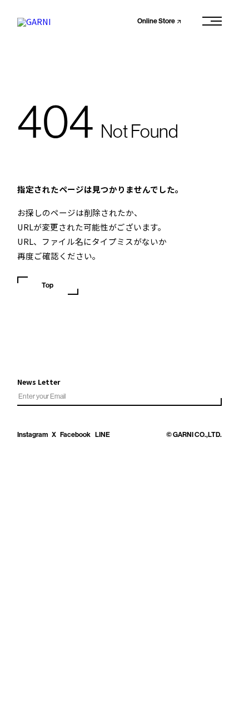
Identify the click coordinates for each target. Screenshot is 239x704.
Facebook (75, 435)
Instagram (32, 435)
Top (47, 285)
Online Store (156, 21)
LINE (102, 435)
